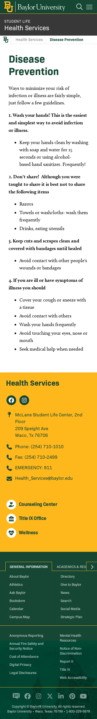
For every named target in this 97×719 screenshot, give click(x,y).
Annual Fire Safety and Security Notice (26, 645)
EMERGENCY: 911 (33, 467)
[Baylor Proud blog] (15, 698)
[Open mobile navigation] (90, 7)
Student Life (17, 21)
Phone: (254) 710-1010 (39, 446)
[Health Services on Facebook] (11, 400)
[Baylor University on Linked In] (59, 698)
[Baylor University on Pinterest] (71, 698)
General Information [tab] (29, 566)
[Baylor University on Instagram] (37, 698)
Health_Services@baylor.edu (44, 478)
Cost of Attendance (24, 656)
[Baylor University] (34, 6)
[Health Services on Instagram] (24, 400)
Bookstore (17, 600)
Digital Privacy (20, 664)
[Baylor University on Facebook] (26, 698)
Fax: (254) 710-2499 (36, 457)
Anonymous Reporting (26, 635)
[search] (77, 7)
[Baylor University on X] (48, 698)
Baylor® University (43, 706)
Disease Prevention (66, 39)
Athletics (16, 584)
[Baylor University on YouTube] (82, 698)
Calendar (16, 608)
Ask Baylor (17, 592)
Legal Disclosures (22, 672)
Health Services (26, 27)
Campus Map (19, 616)
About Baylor (19, 576)
